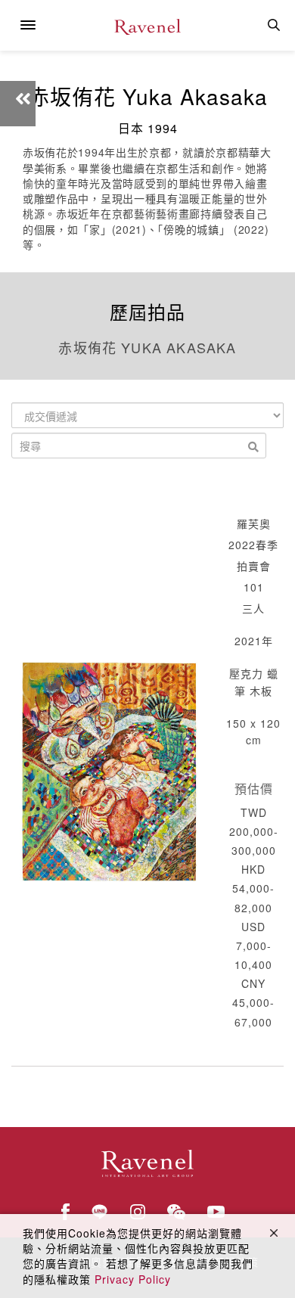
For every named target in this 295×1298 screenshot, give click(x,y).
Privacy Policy (133, 1279)
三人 (253, 608)
